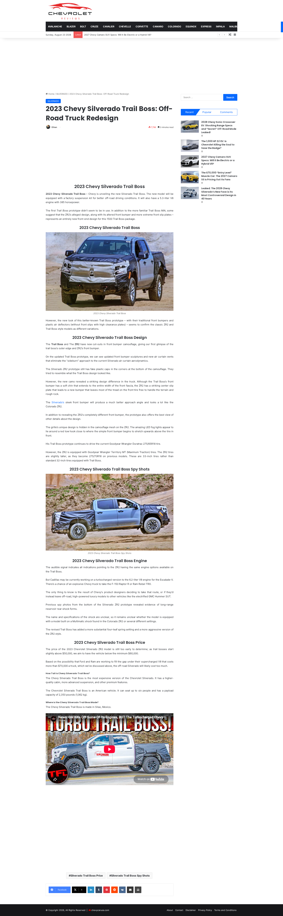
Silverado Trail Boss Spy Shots (130, 875)
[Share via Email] (130, 890)
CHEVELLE (125, 26)
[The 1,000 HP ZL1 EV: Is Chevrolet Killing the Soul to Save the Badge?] (190, 146)
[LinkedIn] (91, 890)
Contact (179, 910)
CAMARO (158, 26)
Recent (189, 112)
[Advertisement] (141, 64)
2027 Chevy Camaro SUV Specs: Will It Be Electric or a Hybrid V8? (218, 160)
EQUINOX (191, 26)
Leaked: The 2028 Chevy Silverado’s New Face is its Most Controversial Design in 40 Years (218, 193)
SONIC (262, 26)
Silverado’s (58, 402)
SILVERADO (62, 94)
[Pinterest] (106, 890)
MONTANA (249, 26)
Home (51, 94)
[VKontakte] (122, 890)
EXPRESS (206, 26)
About (170, 910)
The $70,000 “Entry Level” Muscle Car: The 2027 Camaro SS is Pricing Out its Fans (126, 34)
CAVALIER (108, 26)
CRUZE (94, 26)
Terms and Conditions (225, 910)
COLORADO (174, 26)
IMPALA (220, 26)
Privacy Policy (205, 910)
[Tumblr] (98, 890)
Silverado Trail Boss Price (86, 875)
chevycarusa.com (100, 910)
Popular (206, 112)
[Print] (138, 890)
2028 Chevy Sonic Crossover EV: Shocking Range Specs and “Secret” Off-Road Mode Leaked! (218, 127)
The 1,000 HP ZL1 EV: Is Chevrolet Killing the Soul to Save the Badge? (218, 145)
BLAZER (71, 26)
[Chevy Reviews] (70, 10)
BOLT (83, 26)
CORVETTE (142, 26)
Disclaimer (191, 910)
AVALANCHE (55, 26)
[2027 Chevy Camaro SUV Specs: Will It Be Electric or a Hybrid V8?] (190, 161)
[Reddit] (114, 890)
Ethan (54, 127)
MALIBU (233, 26)
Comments (226, 112)
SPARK (275, 26)
